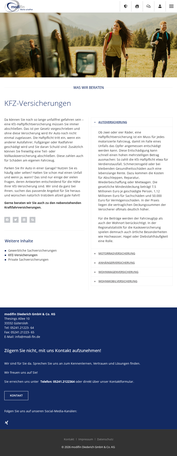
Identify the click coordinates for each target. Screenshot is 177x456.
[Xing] (6, 423)
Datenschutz (105, 439)
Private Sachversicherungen (28, 259)
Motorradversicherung (116, 253)
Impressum (85, 439)
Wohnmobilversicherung (117, 281)
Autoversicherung (112, 122)
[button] (7, 220)
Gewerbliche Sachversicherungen (32, 250)
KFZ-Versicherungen (23, 255)
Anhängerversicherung (116, 263)
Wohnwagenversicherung (118, 272)
